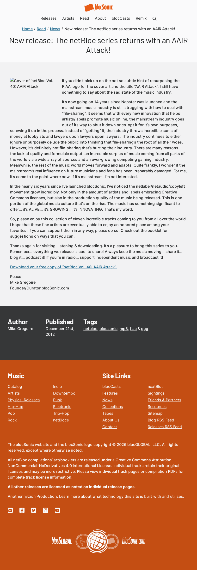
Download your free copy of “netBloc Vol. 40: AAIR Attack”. (63, 266)
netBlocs (61, 420)
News (107, 399)
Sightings (156, 393)
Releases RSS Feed (165, 426)
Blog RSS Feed (161, 420)
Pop (11, 413)
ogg (144, 328)
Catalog (15, 386)
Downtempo (64, 393)
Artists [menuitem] (68, 18)
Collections (112, 406)
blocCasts (111, 386)
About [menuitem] (100, 18)
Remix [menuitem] (141, 18)
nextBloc (156, 386)
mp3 (124, 328)
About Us (110, 420)
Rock (12, 420)
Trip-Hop (61, 413)
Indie (57, 386)
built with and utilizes (163, 496)
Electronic (62, 406)
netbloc (90, 328)
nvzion (30, 496)
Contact (109, 426)
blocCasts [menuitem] (121, 18)
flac (133, 328)
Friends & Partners (164, 399)
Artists (14, 393)
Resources (157, 406)
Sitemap (155, 413)
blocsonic (108, 328)
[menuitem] (154, 18)
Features (110, 393)
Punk (57, 399)
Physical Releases (24, 399)
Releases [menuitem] (48, 18)
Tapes (107, 413)
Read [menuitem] (84, 18)
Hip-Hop (15, 406)
